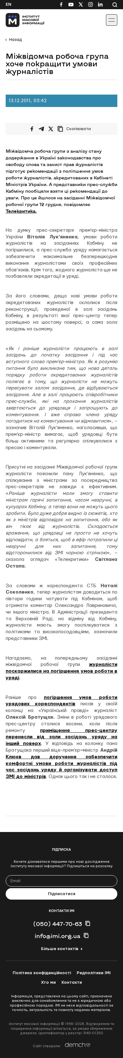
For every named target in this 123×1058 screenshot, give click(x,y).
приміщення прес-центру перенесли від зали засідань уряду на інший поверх (61, 737)
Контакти (72, 982)
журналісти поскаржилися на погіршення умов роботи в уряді (61, 671)
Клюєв (13, 757)
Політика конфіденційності (42, 973)
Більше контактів (59, 949)
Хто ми (48, 982)
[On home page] (19, 20)
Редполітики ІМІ (94, 973)
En (8, 4)
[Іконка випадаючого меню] (111, 20)
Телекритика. (21, 211)
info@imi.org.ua (57, 936)
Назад (15, 39)
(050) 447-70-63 (57, 924)
